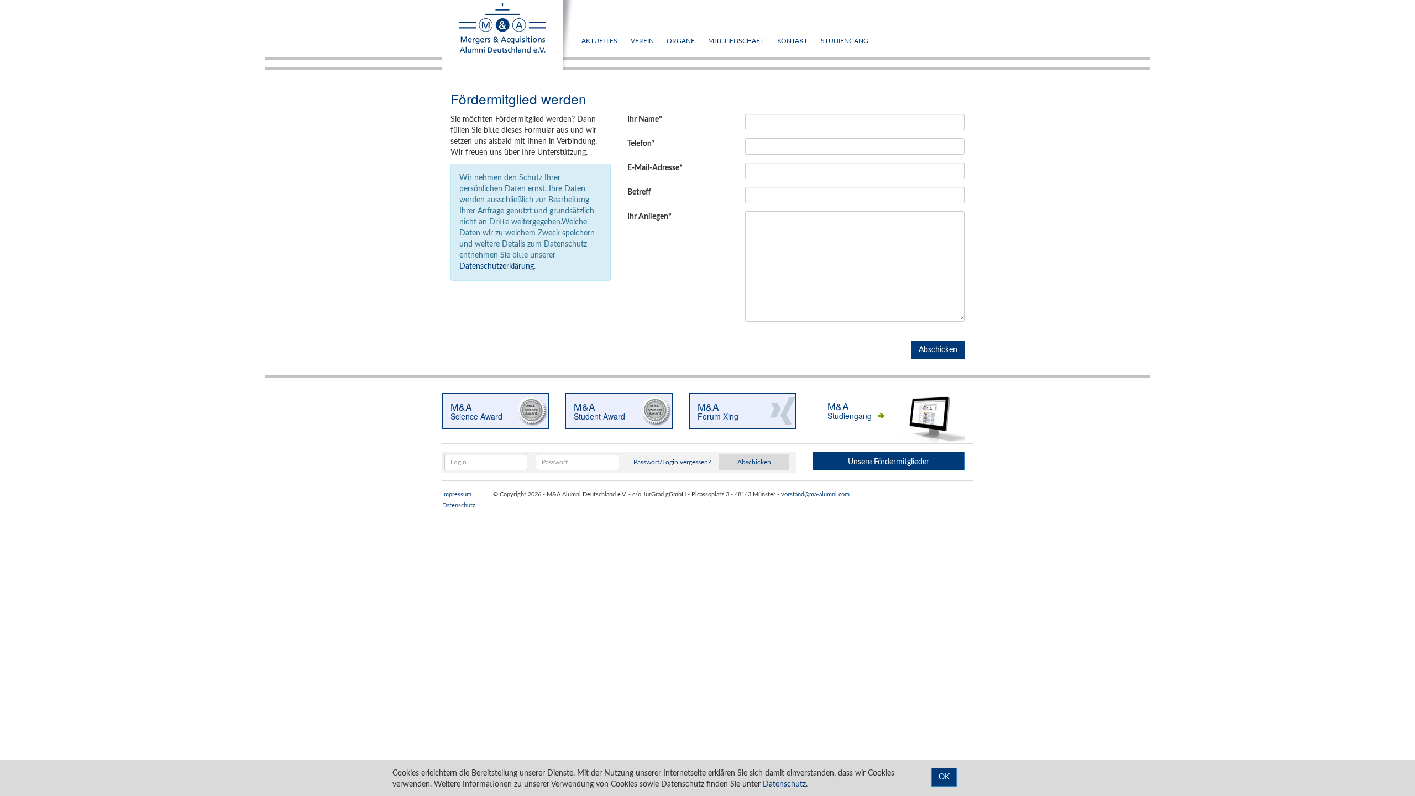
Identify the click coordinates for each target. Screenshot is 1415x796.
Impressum (456, 495)
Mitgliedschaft (736, 41)
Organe (681, 41)
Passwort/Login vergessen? (672, 462)
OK (944, 777)
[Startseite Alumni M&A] (508, 35)
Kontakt (792, 41)
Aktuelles (599, 41)
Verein (642, 41)
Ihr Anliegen (647, 217)
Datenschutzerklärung (496, 266)
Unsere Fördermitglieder (888, 462)
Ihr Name (643, 119)
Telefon (639, 144)
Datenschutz (458, 506)
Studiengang (844, 41)
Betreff (639, 192)
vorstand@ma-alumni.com (815, 495)
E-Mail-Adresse (653, 168)
